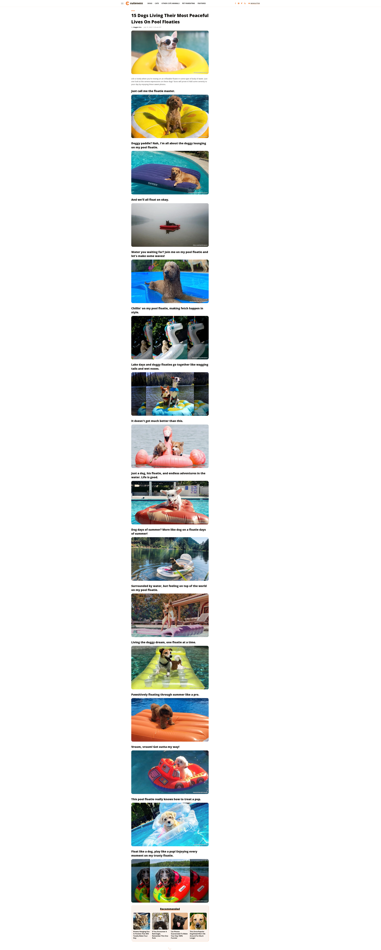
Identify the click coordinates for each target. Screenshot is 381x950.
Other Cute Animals (170, 3)
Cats (157, 3)
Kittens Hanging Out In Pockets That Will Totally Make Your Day (141, 935)
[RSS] (245, 3)
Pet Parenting (188, 3)
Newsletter (255, 3)
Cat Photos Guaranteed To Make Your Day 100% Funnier (179, 935)
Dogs (150, 3)
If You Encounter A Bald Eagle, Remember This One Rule (160, 935)
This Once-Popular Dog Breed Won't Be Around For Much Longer (197, 935)
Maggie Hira (137, 27)
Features (202, 3)
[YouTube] (238, 3)
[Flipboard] (242, 3)
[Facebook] (235, 3)
